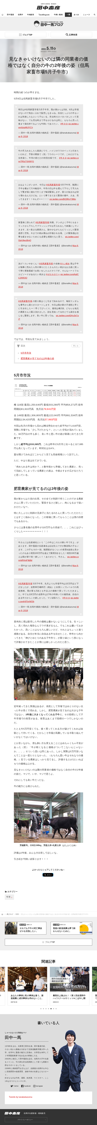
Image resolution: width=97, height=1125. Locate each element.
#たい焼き (65, 264)
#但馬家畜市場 (53, 185)
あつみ (76, 15)
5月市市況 (26, 353)
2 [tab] (43, 1009)
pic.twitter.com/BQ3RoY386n (63, 199)
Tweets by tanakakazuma (20, 1097)
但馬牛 (20, 15)
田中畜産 (10, 15)
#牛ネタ (64, 124)
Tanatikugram (44, 15)
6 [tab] (53, 1009)
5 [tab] (51, 1009)
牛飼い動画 (58, 15)
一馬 (68, 15)
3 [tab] (46, 1009)
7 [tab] (56, 1009)
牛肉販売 (30, 15)
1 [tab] (41, 1009)
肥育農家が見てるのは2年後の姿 (37, 358)
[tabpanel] (69, 986)
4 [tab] (48, 1009)
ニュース (86, 15)
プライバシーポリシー (25, 1120)
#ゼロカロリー (53, 274)
